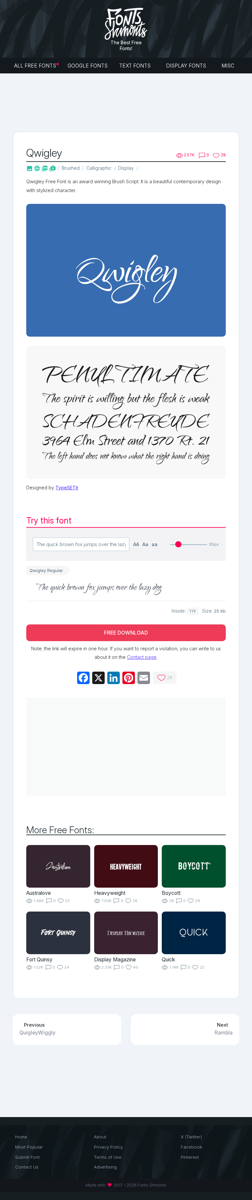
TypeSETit (66, 487)
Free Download (126, 633)
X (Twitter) (191, 1136)
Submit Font (27, 1157)
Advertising (105, 1167)
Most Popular (29, 1147)
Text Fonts (135, 66)
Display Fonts (186, 66)
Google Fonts (88, 66)
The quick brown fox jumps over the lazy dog (98, 588)
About (100, 1136)
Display (126, 168)
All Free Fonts (35, 66)
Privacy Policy (108, 1147)
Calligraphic (99, 168)
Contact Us (26, 1167)
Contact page (142, 657)
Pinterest (190, 1157)
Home (21, 1136)
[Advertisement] (132, 102)
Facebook (191, 1147)
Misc (228, 66)
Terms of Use (107, 1157)
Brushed (71, 168)
